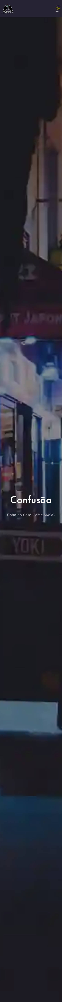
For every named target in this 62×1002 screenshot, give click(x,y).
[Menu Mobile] (57, 9)
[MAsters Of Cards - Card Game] (8, 8)
